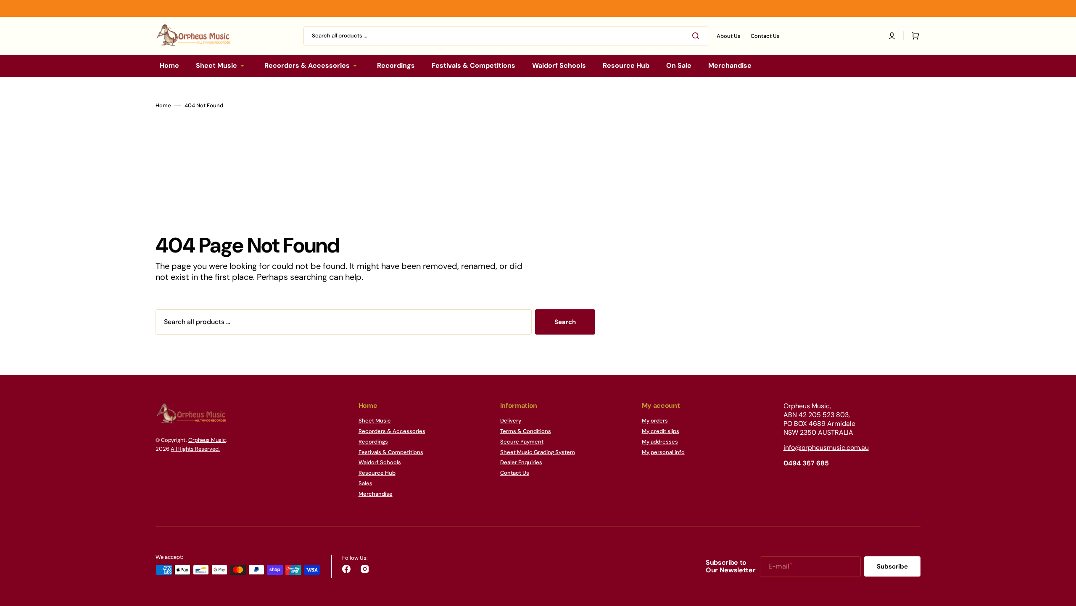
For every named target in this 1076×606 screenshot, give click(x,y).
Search (565, 322)
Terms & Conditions (525, 431)
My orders (655, 420)
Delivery (510, 420)
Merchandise (376, 493)
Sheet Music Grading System (537, 452)
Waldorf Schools (380, 462)
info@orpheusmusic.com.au (826, 447)
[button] (892, 36)
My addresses (660, 441)
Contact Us (514, 472)
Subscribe (892, 566)
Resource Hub (377, 472)
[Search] (697, 36)
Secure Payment (521, 441)
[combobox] (505, 36)
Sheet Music (375, 420)
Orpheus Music (207, 440)
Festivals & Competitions (391, 452)
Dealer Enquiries (521, 462)
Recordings (373, 441)
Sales (365, 483)
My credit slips (660, 431)
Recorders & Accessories (392, 431)
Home (163, 105)
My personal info (663, 452)
